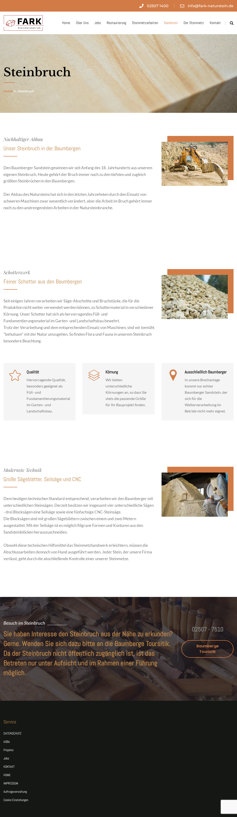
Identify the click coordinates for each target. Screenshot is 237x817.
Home (66, 22)
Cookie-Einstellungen (15, 800)
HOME (7, 775)
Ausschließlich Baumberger (206, 372)
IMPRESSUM (10, 783)
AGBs (6, 742)
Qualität (33, 372)
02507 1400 (157, 6)
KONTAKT (9, 767)
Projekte (8, 750)
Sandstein (171, 22)
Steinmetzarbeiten (145, 22)
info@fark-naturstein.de (211, 6)
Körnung (112, 372)
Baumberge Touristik (207, 648)
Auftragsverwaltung (15, 791)
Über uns (82, 22)
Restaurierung (116, 22)
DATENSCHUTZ (12, 733)
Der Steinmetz (194, 22)
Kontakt (215, 22)
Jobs (97, 22)
